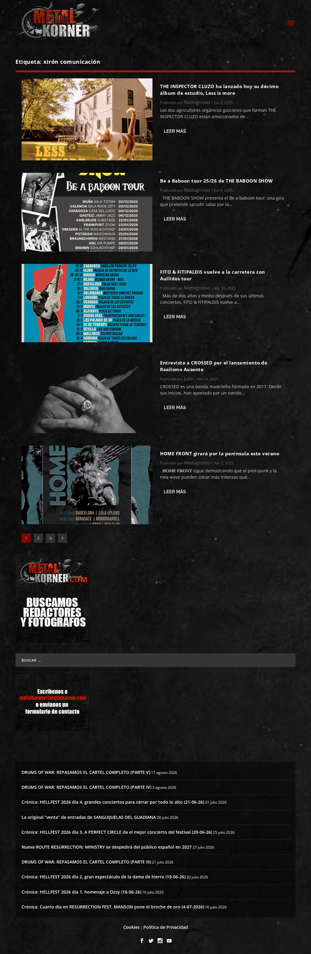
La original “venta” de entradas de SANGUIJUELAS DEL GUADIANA (89, 817)
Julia (188, 378)
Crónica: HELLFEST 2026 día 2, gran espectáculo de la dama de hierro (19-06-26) (104, 877)
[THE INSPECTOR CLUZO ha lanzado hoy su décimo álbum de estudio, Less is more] (87, 119)
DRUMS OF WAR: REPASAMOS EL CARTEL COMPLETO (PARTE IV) (86, 787)
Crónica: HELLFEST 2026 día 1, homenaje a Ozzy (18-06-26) (81, 892)
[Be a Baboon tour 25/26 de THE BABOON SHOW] (87, 212)
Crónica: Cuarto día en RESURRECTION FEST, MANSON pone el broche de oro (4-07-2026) (113, 907)
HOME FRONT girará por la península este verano (219, 453)
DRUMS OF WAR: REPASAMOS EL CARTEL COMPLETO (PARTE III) (86, 862)
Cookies (131, 927)
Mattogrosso (197, 102)
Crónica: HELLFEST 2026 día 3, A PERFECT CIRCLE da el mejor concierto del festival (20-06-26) (117, 832)
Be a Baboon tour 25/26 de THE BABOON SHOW (216, 181)
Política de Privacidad (165, 927)
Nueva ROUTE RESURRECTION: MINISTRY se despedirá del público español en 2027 (107, 847)
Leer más (175, 131)
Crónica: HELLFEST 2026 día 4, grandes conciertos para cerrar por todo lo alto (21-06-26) (113, 802)
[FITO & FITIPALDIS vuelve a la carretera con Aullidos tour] (87, 303)
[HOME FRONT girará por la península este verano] (87, 485)
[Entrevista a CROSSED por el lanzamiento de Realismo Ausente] (87, 394)
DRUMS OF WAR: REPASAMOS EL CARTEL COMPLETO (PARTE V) (86, 772)
